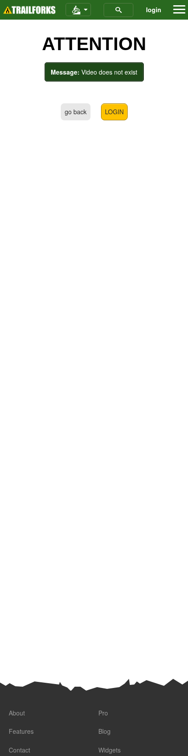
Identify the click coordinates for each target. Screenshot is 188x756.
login (153, 9)
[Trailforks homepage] (29, 10)
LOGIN (114, 111)
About (17, 712)
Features (21, 731)
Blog (104, 731)
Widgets (109, 750)
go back (76, 111)
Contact (19, 750)
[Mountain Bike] (78, 10)
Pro (103, 712)
